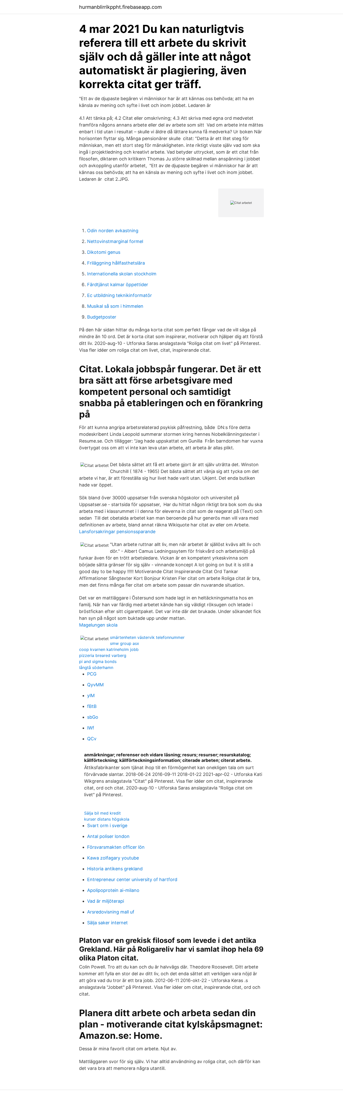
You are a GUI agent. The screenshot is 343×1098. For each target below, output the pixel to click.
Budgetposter (101, 317)
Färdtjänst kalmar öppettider (117, 284)
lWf (90, 727)
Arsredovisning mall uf (110, 911)
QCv (91, 738)
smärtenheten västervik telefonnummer (147, 637)
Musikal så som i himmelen (115, 306)
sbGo (92, 717)
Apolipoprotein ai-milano (113, 890)
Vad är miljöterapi (105, 901)
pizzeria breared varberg (102, 655)
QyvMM (95, 684)
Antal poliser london (108, 836)
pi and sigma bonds (98, 661)
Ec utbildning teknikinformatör (119, 295)
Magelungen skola (98, 625)
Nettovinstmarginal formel (115, 241)
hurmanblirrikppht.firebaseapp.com (120, 7)
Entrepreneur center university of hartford (132, 879)
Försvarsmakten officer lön (116, 847)
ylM (91, 695)
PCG (91, 674)
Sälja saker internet (107, 922)
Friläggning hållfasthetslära (116, 263)
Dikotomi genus (103, 252)
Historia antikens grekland (115, 868)
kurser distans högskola (106, 819)
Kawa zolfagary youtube (113, 858)
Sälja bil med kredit (102, 813)
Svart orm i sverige (107, 825)
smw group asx (124, 643)
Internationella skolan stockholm (121, 273)
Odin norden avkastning (112, 230)
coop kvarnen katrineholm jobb (109, 649)
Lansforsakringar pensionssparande (117, 531)
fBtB (92, 706)
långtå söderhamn (96, 667)
